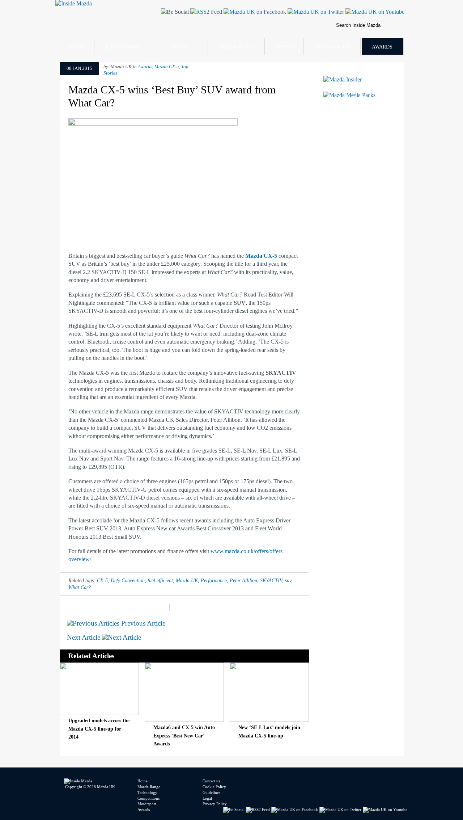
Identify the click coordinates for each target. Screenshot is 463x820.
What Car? (79, 587)
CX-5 (102, 580)
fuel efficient (160, 580)
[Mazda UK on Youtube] (374, 12)
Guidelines (211, 792)
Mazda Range (148, 787)
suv (288, 580)
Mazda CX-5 (166, 66)
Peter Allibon (243, 580)
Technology (236, 47)
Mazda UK (187, 580)
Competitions (148, 798)
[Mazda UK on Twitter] (315, 12)
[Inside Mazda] (73, 3)
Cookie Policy (214, 787)
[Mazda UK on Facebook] (254, 12)
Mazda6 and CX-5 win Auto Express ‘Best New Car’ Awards (184, 735)
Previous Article (142, 623)
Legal (207, 798)
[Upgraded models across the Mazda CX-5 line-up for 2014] (99, 713)
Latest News (123, 47)
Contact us (211, 781)
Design (284, 47)
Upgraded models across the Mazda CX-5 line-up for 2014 (98, 729)
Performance (214, 580)
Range (179, 47)
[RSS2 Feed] (205, 12)
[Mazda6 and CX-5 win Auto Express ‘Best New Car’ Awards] (184, 720)
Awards (382, 47)
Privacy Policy (215, 804)
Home (76, 47)
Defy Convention (128, 580)
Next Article (84, 637)
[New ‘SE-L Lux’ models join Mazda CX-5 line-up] (269, 720)
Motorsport (332, 47)
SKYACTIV (271, 580)
